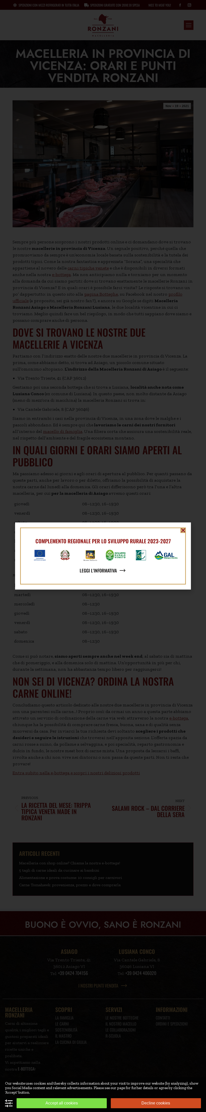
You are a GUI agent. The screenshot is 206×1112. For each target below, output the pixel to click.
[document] (103, 556)
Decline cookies (155, 1103)
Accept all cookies (61, 1103)
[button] (183, 530)
